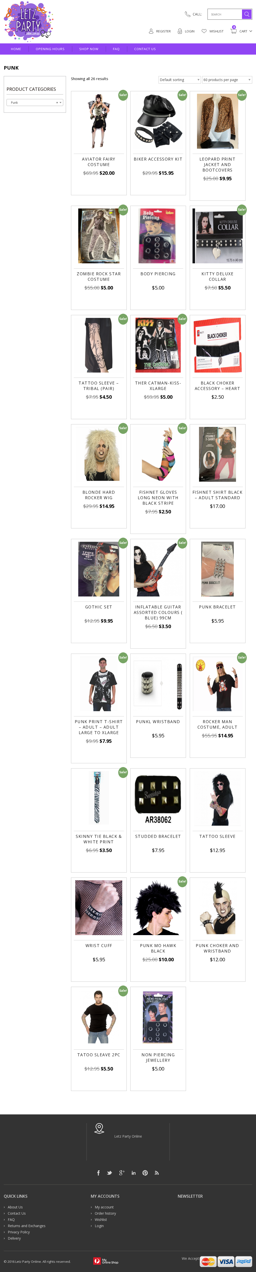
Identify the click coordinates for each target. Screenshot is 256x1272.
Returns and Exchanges (27, 1225)
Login (189, 31)
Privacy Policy (19, 1232)
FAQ (116, 49)
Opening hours (50, 49)
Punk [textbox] (33, 102)
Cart (240, 30)
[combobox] (34, 102)
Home (16, 49)
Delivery (14, 1238)
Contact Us (145, 49)
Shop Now (88, 49)
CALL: (197, 14)
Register (163, 31)
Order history (105, 1213)
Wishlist (216, 31)
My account (104, 1207)
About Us (15, 1207)
